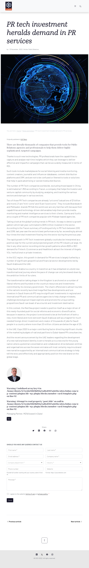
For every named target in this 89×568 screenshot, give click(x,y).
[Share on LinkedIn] (39, 430)
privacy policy (43, 494)
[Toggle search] (80, 6)
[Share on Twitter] (33, 430)
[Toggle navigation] (75, 6)
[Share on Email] (50, 430)
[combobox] (25, 463)
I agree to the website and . (29, 494)
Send (10, 500)
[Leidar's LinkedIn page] (36, 554)
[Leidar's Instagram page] (52, 554)
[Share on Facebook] (44, 430)
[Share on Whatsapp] (55, 430)
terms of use (30, 494)
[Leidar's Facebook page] (47, 554)
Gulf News (24, 139)
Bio (9, 419)
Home (18, 131)
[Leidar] (8, 6)
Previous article (15, 521)
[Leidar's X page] (42, 554)
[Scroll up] (44, 540)
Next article (76, 521)
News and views (28, 131)
